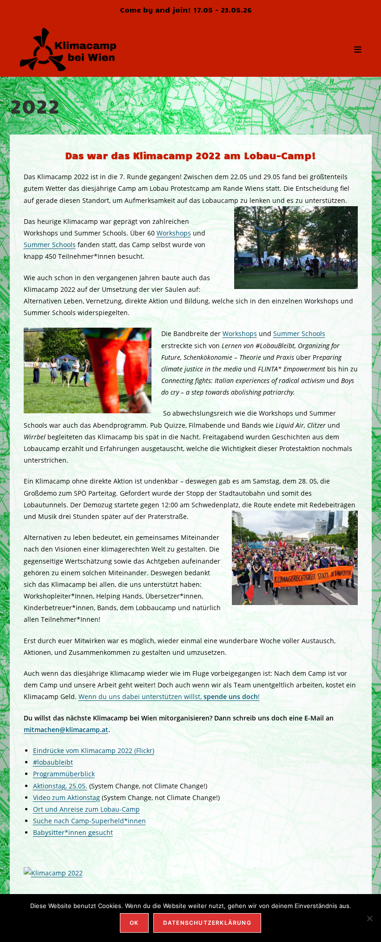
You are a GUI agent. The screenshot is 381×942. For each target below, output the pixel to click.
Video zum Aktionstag (66, 797)
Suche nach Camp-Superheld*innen (89, 820)
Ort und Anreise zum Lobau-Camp (86, 809)
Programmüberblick (64, 773)
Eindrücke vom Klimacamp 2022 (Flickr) (93, 750)
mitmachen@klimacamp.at (66, 729)
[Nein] (369, 918)
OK (134, 922)
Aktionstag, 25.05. (60, 785)
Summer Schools (50, 244)
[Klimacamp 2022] (53, 872)
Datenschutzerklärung (207, 922)
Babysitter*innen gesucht (73, 832)
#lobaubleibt (53, 762)
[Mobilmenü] (358, 48)
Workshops (174, 233)
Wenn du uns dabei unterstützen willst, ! (169, 696)
